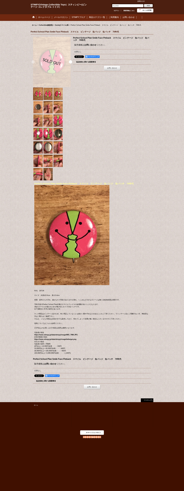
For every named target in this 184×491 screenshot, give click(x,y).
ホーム (36, 405)
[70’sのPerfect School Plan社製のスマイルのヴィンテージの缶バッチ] (48, 93)
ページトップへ (148, 400)
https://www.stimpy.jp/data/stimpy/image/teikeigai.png (55, 339)
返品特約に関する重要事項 (86, 62)
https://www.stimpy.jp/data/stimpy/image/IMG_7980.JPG (56, 335)
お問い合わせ (90, 45)
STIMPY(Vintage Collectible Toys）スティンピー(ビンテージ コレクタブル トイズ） (59, 5)
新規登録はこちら (129, 10)
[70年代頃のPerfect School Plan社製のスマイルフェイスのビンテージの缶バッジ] (52, 62)
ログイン (116, 10)
